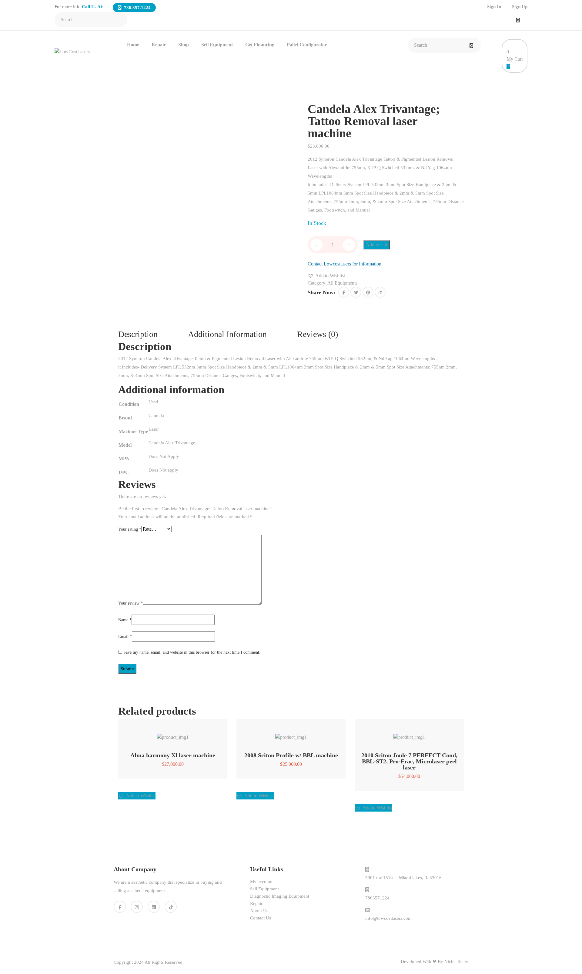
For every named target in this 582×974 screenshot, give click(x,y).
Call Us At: (93, 6)
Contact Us (260, 918)
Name (125, 620)
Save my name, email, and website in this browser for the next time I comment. (191, 652)
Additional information (227, 334)
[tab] (153, 334)
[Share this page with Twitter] (355, 292)
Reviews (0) (317, 334)
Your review (130, 603)
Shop (183, 44)
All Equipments (342, 282)
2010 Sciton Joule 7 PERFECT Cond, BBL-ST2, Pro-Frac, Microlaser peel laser (409, 761)
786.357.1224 (137, 7)
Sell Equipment (217, 44)
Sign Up (519, 6)
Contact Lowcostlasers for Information (344, 263)
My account (261, 881)
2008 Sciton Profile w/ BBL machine (291, 755)
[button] (326, 275)
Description (138, 334)
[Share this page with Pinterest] (368, 292)
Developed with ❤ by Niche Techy (434, 961)
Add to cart (376, 244)
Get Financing (259, 44)
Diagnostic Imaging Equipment (279, 896)
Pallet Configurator (307, 44)
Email (125, 636)
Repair (159, 44)
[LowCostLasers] (72, 51)
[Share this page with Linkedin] (380, 292)
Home (133, 44)
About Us (259, 910)
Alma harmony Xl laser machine (172, 755)
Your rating (129, 529)
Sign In (494, 6)
